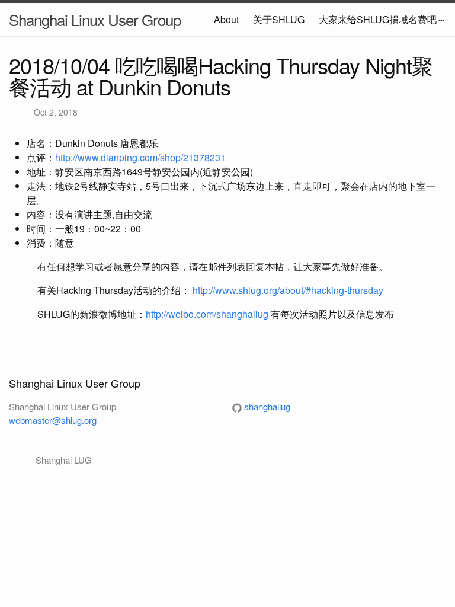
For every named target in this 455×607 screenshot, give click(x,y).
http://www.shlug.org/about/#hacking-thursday (288, 290)
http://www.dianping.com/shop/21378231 (140, 157)
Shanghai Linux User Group (95, 19)
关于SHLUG (279, 19)
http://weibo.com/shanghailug (207, 314)
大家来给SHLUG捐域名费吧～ (382, 19)
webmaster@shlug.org (53, 420)
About (226, 19)
